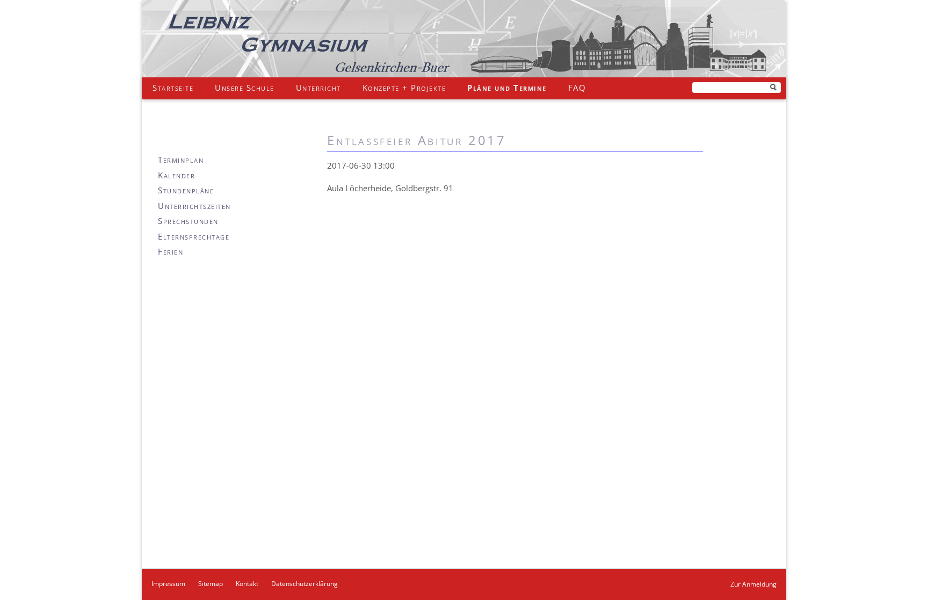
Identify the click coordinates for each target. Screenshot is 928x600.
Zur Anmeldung (753, 584)
